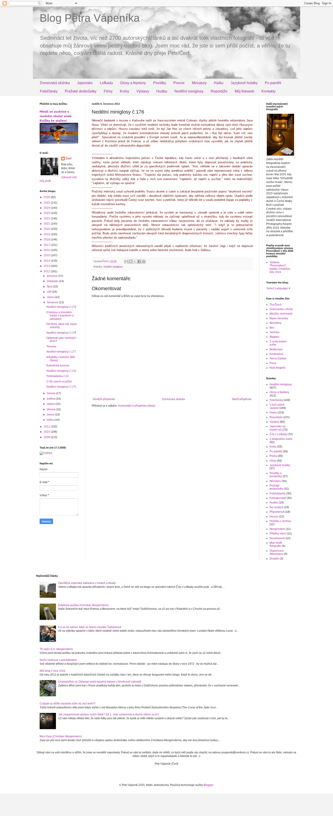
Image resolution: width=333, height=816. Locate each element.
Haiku (218, 83)
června (51, 393)
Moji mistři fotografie (276, 544)
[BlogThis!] (130, 261)
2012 (47, 271)
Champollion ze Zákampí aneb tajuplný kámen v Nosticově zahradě (99, 681)
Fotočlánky (49, 91)
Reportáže (219, 91)
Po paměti (273, 83)
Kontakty (268, 91)
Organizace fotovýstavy (277, 552)
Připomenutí (277, 511)
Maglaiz (274, 336)
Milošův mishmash (281, 313)
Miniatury (199, 83)
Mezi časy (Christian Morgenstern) (61, 736)
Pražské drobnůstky (81, 91)
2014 (47, 260)
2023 (47, 213)
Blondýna (275, 323)
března (51, 409)
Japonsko (85, 83)
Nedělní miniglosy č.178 (61, 332)
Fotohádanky (278, 493)
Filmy (108, 91)
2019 (47, 234)
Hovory (274, 516)
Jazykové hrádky (244, 83)
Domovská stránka (55, 83)
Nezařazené (277, 538)
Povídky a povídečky (276, 475)
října (50, 286)
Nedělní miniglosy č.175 (61, 386)
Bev (272, 327)
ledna (51, 419)
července (53, 302)
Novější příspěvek (104, 399)
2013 (47, 266)
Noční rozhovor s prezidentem (58, 660)
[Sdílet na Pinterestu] (143, 261)
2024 (47, 207)
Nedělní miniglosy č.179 (61, 306)
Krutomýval (276, 354)
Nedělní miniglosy (188, 91)
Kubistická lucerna (57, 365)
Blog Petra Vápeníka (90, 18)
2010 (47, 431)
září (49, 291)
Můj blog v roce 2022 (52, 670)
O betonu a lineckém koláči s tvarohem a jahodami (60, 315)
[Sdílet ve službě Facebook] (139, 261)
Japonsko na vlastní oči (277, 428)
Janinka (274, 332)
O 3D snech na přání (59, 381)
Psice (273, 363)
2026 (47, 197)
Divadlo (274, 558)
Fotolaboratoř (278, 498)
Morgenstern (277, 529)
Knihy (124, 91)
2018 (47, 239)
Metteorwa (276, 349)
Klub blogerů (277, 367)
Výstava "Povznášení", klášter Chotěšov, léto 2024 (280, 267)
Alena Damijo (278, 358)
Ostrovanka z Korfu (281, 309)
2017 (47, 245)
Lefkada (106, 83)
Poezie (179, 83)
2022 (47, 218)
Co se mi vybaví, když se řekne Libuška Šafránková (89, 627)
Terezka (51, 346)
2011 (47, 426)
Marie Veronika (279, 318)
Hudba (161, 91)
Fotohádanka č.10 (57, 376)
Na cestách (276, 507)
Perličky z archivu (280, 521)
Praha (273, 456)
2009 (47, 437)
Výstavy (142, 91)
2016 (47, 250)
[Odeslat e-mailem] (126, 261)
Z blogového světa (281, 439)
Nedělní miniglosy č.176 (61, 370)
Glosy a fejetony (133, 83)
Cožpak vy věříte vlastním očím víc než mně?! (67, 703)
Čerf (68, 158)
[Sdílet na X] (135, 261)
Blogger (208, 785)
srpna (51, 297)
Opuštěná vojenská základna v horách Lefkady (87, 583)
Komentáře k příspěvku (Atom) (136, 405)
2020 (47, 228)
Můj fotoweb (244, 91)
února (51, 414)
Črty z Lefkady (278, 434)
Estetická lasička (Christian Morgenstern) (83, 605)
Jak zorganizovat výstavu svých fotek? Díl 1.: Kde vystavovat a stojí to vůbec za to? (108, 714)
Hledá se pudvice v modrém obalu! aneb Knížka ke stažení (56, 116)
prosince (52, 276)
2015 (47, 255)
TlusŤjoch (276, 304)
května (51, 398)
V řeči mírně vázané (277, 406)
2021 (47, 223)
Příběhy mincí (278, 533)
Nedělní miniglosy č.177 (61, 351)
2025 (47, 202)
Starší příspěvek (241, 399)
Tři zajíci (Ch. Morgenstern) (56, 649)
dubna (51, 404)
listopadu (53, 281)
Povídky (159, 83)
